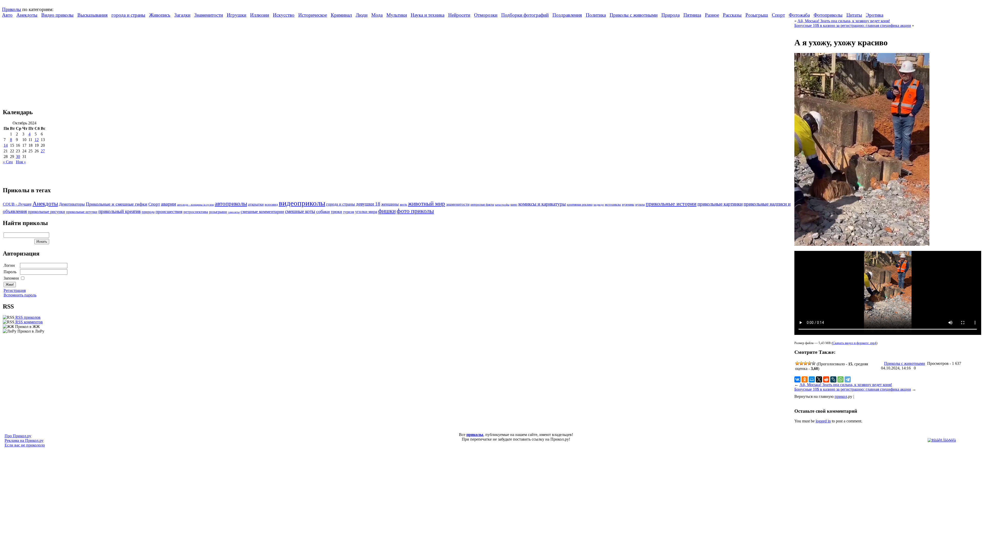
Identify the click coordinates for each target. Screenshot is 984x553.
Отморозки (485, 15)
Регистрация (15, 290)
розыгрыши (218, 212)
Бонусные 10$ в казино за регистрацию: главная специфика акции (852, 25)
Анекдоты (26, 15)
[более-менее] (805, 363)
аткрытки (256, 204)
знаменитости (457, 204)
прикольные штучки (81, 212)
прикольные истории (671, 204)
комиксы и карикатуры (542, 204)
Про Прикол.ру (18, 436)
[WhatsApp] (840, 379)
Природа (670, 15)
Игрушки (236, 15)
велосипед (271, 204)
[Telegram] (848, 379)
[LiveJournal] (833, 379)
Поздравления (567, 15)
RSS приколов (27, 317)
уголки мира (366, 211)
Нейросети (459, 15)
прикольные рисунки (46, 211)
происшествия (169, 211)
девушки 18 (368, 204)
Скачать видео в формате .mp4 (854, 343)
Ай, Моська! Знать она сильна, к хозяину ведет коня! (843, 21)
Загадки (182, 15)
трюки (336, 211)
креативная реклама (579, 204)
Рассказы (732, 15)
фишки (387, 211)
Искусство (283, 15)
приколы (474, 434)
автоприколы (231, 203)
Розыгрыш (756, 15)
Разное (712, 15)
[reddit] (826, 379)
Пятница (692, 15)
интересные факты (482, 204)
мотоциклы (613, 204)
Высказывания (92, 15)
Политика (596, 15)
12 (37, 139)
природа (148, 212)
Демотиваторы (72, 204)
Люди (361, 15)
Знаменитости (208, 15)
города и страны (128, 15)
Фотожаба (799, 15)
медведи (598, 204)
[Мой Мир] (812, 379)
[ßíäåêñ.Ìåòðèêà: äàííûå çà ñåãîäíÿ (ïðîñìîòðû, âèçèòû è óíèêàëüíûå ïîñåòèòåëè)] (942, 440)
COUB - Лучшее (17, 204)
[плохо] (801, 363)
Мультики (396, 15)
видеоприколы (302, 203)
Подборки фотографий (525, 15)
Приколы (11, 9)
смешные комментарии (262, 211)
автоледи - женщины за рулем (195, 204)
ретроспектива (195, 212)
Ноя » (21, 162)
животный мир (426, 203)
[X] (819, 379)
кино (513, 204)
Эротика (874, 15)
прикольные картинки (720, 204)
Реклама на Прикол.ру (24, 440)
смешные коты (300, 211)
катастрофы (502, 204)
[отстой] (797, 363)
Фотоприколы (828, 15)
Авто (7, 15)
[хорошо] (809, 363)
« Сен (8, 162)
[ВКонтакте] (797, 379)
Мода (377, 15)
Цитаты (854, 15)
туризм (348, 212)
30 (18, 156)
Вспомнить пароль (20, 295)
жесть (403, 204)
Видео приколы (57, 15)
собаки (323, 211)
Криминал (341, 15)
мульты (640, 204)
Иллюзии (259, 15)
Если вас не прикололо (25, 445)
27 (43, 151)
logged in (823, 421)
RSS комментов (28, 322)
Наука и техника (427, 15)
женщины (390, 204)
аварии (168, 204)
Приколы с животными (634, 15)
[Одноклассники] (805, 379)
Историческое (312, 15)
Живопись (159, 15)
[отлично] (814, 363)
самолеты (234, 212)
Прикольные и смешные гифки (116, 204)
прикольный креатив (119, 211)
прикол (841, 396)
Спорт (778, 15)
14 (6, 145)
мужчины (628, 204)
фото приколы (415, 210)
